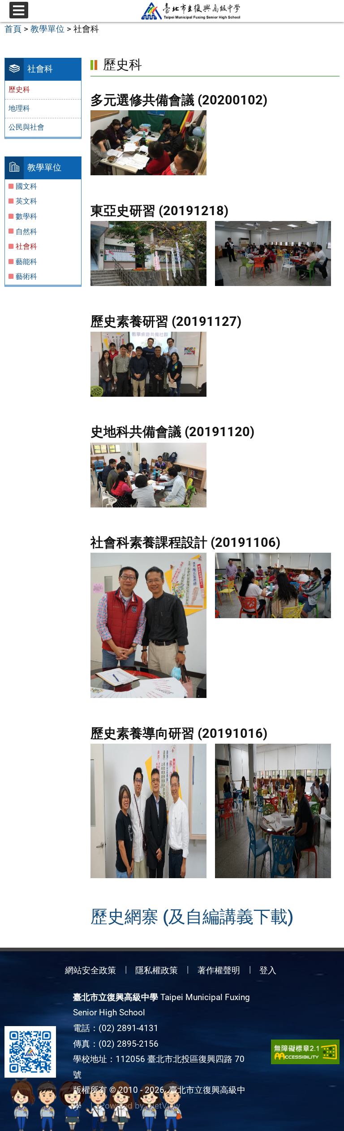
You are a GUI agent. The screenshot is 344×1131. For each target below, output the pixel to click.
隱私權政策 (156, 970)
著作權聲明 (219, 970)
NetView (164, 1106)
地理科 (19, 108)
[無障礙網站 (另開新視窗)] (305, 1052)
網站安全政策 (90, 970)
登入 (267, 970)
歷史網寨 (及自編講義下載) (191, 916)
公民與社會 (26, 127)
